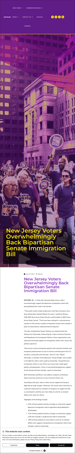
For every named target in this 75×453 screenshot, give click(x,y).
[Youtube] (62, 17)
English (40, 17)
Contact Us (26, 17)
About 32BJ (17, 8)
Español (27, 26)
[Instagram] (59, 17)
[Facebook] (52, 17)
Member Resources (33, 8)
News (15, 17)
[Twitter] (56, 17)
